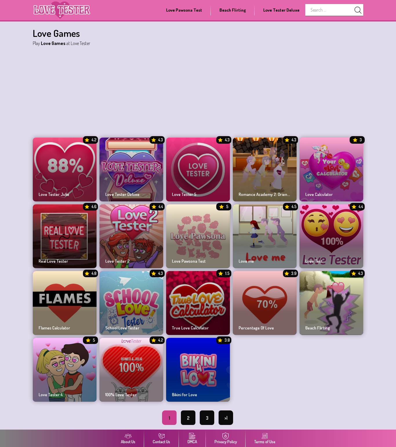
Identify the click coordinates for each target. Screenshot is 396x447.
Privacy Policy (226, 441)
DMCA (192, 441)
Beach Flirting (232, 10)
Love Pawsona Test (184, 10)
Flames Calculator (54, 328)
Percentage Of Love (256, 328)
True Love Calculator (190, 328)
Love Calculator (319, 194)
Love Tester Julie (54, 194)
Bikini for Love (184, 394)
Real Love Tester (53, 261)
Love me (246, 261)
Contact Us (161, 441)
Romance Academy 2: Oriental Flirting (265, 194)
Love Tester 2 (117, 261)
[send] (358, 10)
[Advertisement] (198, 91)
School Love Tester (122, 328)
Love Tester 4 (51, 394)
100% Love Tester (121, 394)
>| (226, 418)
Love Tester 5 (184, 194)
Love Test (313, 261)
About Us (128, 441)
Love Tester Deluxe (281, 10)
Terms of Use (264, 441)
